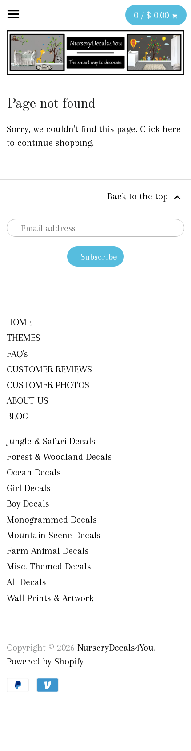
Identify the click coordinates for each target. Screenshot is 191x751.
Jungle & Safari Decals (51, 441)
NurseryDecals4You (115, 647)
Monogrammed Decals (52, 519)
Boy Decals (28, 503)
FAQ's (17, 353)
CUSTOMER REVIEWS (49, 369)
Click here (160, 129)
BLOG (17, 416)
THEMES (23, 337)
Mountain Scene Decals (54, 535)
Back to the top (139, 196)
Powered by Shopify (45, 661)
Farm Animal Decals (48, 550)
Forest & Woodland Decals (59, 456)
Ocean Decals (34, 472)
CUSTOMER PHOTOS (48, 385)
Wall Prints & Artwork (50, 598)
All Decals (26, 582)
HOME (19, 322)
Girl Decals (29, 488)
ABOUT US (27, 400)
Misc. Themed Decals (49, 566)
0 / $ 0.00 (152, 15)
